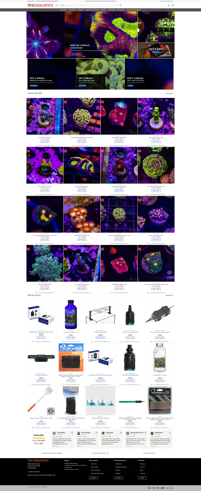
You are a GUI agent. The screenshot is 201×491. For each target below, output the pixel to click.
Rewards (80, 10)
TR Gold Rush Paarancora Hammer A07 (82, 137)
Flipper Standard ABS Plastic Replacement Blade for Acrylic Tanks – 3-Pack (70, 375)
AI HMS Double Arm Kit (100, 332)
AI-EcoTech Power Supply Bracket (160, 332)
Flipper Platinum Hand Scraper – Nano (41, 418)
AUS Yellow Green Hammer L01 (156, 186)
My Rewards (94, 467)
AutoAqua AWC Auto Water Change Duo (100, 375)
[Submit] (120, 5)
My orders (94, 464)
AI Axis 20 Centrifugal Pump (130, 332)
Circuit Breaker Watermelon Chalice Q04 (156, 284)
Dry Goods (72, 10)
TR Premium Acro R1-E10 (45, 137)
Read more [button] (80, 446)
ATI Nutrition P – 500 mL (160, 375)
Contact (142, 473)
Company (103, 10)
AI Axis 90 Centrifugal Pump (130, 375)
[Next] (133, 35)
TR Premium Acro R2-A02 (156, 137)
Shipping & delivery (121, 467)
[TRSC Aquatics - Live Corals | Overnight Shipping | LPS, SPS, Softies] (40, 5)
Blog (141, 470)
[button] (169, 5)
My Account (120, 10)
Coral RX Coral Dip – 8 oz (71, 332)
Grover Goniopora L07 (44, 284)
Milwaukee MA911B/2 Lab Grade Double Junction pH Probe (130, 418)
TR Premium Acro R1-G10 (82, 284)
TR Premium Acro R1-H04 (45, 186)
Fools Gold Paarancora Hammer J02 (119, 235)
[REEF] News (112, 10)
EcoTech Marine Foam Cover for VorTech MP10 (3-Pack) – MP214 (70, 418)
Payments (118, 464)
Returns (118, 470)
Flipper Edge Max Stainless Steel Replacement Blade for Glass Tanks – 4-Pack (159, 418)
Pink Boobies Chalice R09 (119, 284)
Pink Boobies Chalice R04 (119, 137)
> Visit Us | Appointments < (167, 1)
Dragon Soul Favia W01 (81, 186)
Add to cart (44, 141)
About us (142, 464)
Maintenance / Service (92, 10)
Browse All (169, 93)
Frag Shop (63, 10)
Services (142, 467)
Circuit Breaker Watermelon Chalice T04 (45, 235)
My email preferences (97, 473)
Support (118, 473)
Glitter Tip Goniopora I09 (82, 235)
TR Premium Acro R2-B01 (119, 186)
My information (95, 470)
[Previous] (30, 35)
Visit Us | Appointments (134, 10)
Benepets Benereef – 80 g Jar (100, 418)
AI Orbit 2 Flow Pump (41, 375)
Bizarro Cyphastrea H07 (156, 235)
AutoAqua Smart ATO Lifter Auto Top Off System (41, 332)
